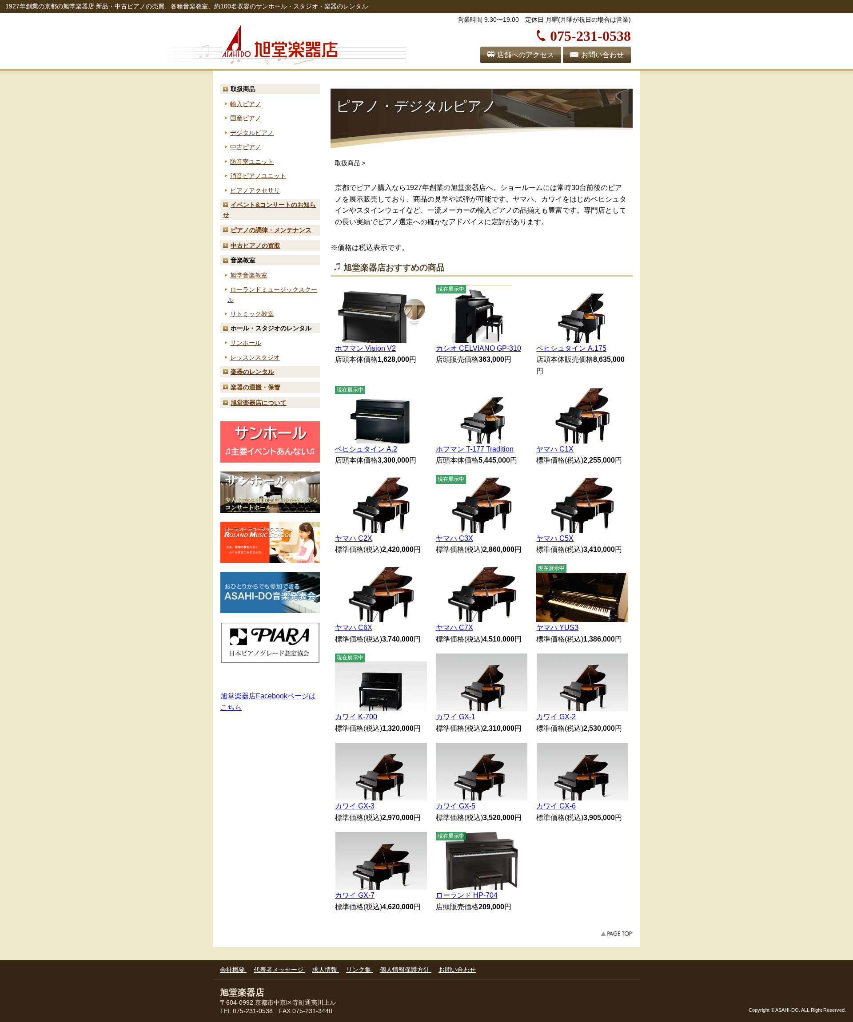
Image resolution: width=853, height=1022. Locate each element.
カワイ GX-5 (455, 806)
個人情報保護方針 (405, 969)
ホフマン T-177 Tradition (475, 449)
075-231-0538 (590, 35)
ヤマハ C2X (353, 538)
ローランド (272, 294)
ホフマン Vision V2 (365, 348)
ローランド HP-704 (467, 895)
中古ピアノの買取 (255, 245)
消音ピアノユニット (258, 175)
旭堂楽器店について (259, 402)
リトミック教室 (252, 313)
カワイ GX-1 (455, 717)
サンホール (245, 342)
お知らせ (269, 209)
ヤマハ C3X (454, 538)
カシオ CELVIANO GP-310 (478, 348)
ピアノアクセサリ (255, 190)
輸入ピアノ (245, 103)
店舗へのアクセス (525, 55)
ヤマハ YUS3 (557, 627)
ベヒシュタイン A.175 (571, 348)
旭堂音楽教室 (248, 275)
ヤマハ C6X (353, 627)
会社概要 (233, 969)
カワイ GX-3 (355, 806)
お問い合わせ (602, 55)
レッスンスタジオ (255, 357)
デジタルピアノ (252, 132)
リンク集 (359, 969)
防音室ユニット (252, 161)
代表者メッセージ (279, 969)
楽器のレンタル (252, 371)
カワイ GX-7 (355, 895)
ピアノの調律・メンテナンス (271, 230)
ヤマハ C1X (555, 449)
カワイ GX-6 (556, 806)
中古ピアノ (245, 147)
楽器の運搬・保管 (255, 387)
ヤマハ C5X (555, 538)
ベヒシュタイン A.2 (366, 449)
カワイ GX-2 (556, 717)
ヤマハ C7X (454, 627)
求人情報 (325, 969)
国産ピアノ (245, 118)
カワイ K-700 (356, 717)
